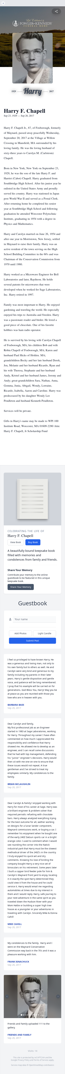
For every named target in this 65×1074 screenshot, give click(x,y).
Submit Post (32, 640)
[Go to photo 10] (38, 1015)
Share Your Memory (20, 586)
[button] (32, 996)
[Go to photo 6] (31, 1015)
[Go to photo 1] (21, 1015)
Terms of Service (41, 1060)
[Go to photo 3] (25, 1015)
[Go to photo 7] (32, 1015)
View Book (15, 542)
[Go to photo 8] (34, 1015)
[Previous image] (7, 996)
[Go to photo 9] (36, 1015)
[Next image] (58, 996)
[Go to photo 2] (23, 1015)
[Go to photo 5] (29, 1015)
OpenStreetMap (36, 1065)
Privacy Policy (24, 1060)
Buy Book (33, 542)
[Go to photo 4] (27, 1015)
